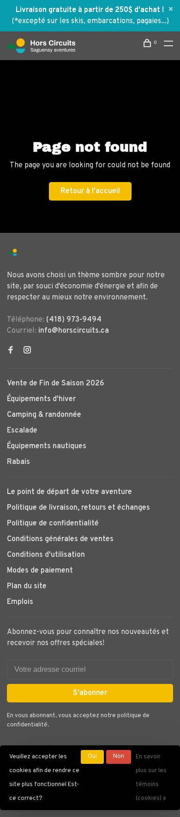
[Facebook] (10, 351)
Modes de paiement (40, 570)
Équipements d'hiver (41, 399)
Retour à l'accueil (90, 191)
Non (118, 756)
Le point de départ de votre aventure (69, 492)
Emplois (20, 602)
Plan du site (27, 586)
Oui (92, 756)
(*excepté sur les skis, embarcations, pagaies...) (90, 21)
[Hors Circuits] (12, 252)
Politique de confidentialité (53, 523)
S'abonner (90, 693)
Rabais (18, 462)
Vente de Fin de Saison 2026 (55, 383)
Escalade (22, 430)
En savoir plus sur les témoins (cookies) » (151, 777)
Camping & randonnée (44, 415)
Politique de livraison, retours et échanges (78, 507)
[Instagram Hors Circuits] (27, 351)
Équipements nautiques (46, 446)
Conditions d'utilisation (46, 555)
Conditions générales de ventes (60, 539)
